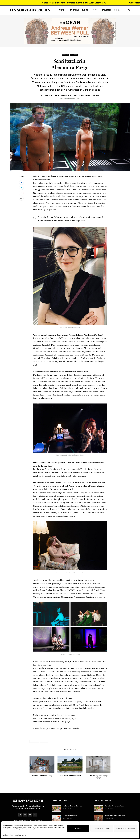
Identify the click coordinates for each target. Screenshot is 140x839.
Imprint (24, 835)
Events (85, 10)
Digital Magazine (24, 821)
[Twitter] (21, 188)
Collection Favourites (70, 815)
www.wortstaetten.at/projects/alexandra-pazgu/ (54, 718)
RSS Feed (33, 821)
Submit (94, 10)
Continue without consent (102, 828)
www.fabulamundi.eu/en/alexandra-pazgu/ (52, 722)
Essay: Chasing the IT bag (42, 775)
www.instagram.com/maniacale (65, 728)
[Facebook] (21, 182)
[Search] (128, 8)
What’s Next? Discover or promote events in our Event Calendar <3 (48, 2)
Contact (118, 10)
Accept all (78, 828)
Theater (34, 741)
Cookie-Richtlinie (8, 835)
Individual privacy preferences (125, 828)
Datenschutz (17, 835)
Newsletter (106, 10)
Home (16, 821)
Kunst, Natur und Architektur (70, 775)
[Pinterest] (21, 193)
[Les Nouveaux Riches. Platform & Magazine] (30, 10)
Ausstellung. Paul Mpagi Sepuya (98, 776)
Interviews (74, 10)
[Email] (21, 198)
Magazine (62, 10)
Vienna (44, 741)
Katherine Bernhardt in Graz (72, 806)
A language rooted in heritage (115, 815)
